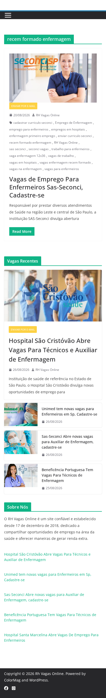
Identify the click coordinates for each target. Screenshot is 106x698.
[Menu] (8, 15)
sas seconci (17, 149)
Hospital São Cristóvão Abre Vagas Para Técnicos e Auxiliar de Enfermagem (53, 349)
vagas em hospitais (23, 162)
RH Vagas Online (48, 115)
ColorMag (12, 680)
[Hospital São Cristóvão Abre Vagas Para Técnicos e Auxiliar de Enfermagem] (53, 295)
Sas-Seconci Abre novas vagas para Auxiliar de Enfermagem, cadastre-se (68, 442)
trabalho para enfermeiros (70, 149)
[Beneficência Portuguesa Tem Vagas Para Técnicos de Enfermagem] (21, 479)
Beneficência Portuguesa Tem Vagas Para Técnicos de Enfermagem (67, 475)
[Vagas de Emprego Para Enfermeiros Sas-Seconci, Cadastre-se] (53, 77)
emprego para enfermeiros (28, 129)
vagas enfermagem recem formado (65, 162)
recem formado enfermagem (30, 142)
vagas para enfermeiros (62, 169)
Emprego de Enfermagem (73, 122)
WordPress (38, 680)
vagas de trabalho (61, 156)
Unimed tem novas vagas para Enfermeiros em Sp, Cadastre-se (69, 411)
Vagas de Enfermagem (57, 106)
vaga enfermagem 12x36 (27, 156)
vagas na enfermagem (25, 169)
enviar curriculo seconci (75, 136)
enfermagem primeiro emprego (32, 136)
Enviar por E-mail (23, 106)
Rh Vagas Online (49, 673)
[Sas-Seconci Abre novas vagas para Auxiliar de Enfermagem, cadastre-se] (21, 446)
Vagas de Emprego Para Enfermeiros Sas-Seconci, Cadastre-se (46, 187)
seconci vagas (39, 149)
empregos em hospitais (68, 129)
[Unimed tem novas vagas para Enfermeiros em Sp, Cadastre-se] (21, 415)
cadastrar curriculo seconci (32, 122)
